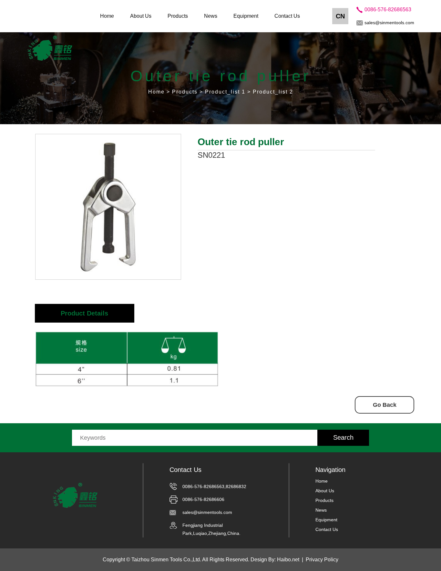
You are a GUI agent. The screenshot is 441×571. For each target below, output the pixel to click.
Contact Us (287, 16)
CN (340, 16)
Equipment (245, 16)
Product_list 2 (273, 92)
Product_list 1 (225, 92)
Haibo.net (288, 559)
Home (107, 16)
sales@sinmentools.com (389, 22)
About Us (140, 16)
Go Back (384, 405)
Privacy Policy (322, 559)
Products (178, 16)
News (210, 16)
